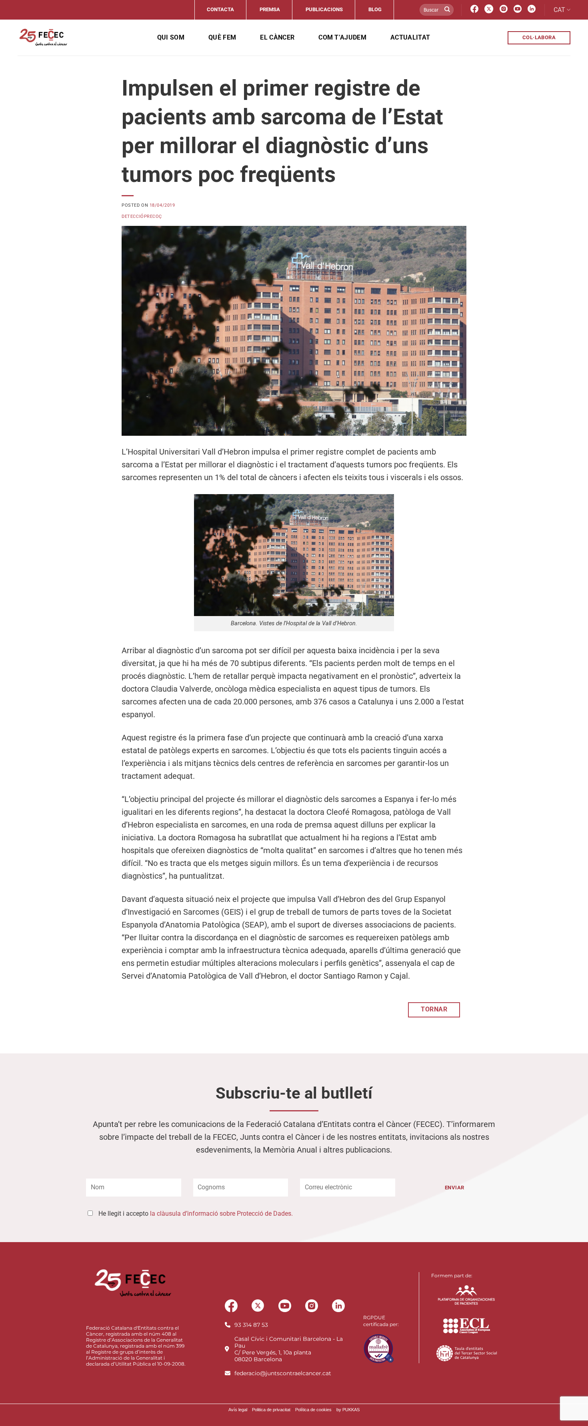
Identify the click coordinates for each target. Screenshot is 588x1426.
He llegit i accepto (195, 1213)
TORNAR (434, 1009)
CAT (559, 10)
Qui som (170, 37)
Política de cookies (313, 1409)
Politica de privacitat (271, 1409)
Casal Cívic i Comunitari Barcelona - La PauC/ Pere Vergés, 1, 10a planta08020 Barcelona (288, 1349)
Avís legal (237, 1409)
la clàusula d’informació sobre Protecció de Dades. (221, 1213)
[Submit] (447, 10)
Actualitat (410, 37)
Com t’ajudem (342, 37)
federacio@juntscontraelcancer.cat (282, 1373)
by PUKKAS (348, 1409)
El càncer (277, 37)
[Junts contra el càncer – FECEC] (43, 38)
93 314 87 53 (251, 1324)
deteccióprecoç (142, 216)
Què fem (222, 37)
